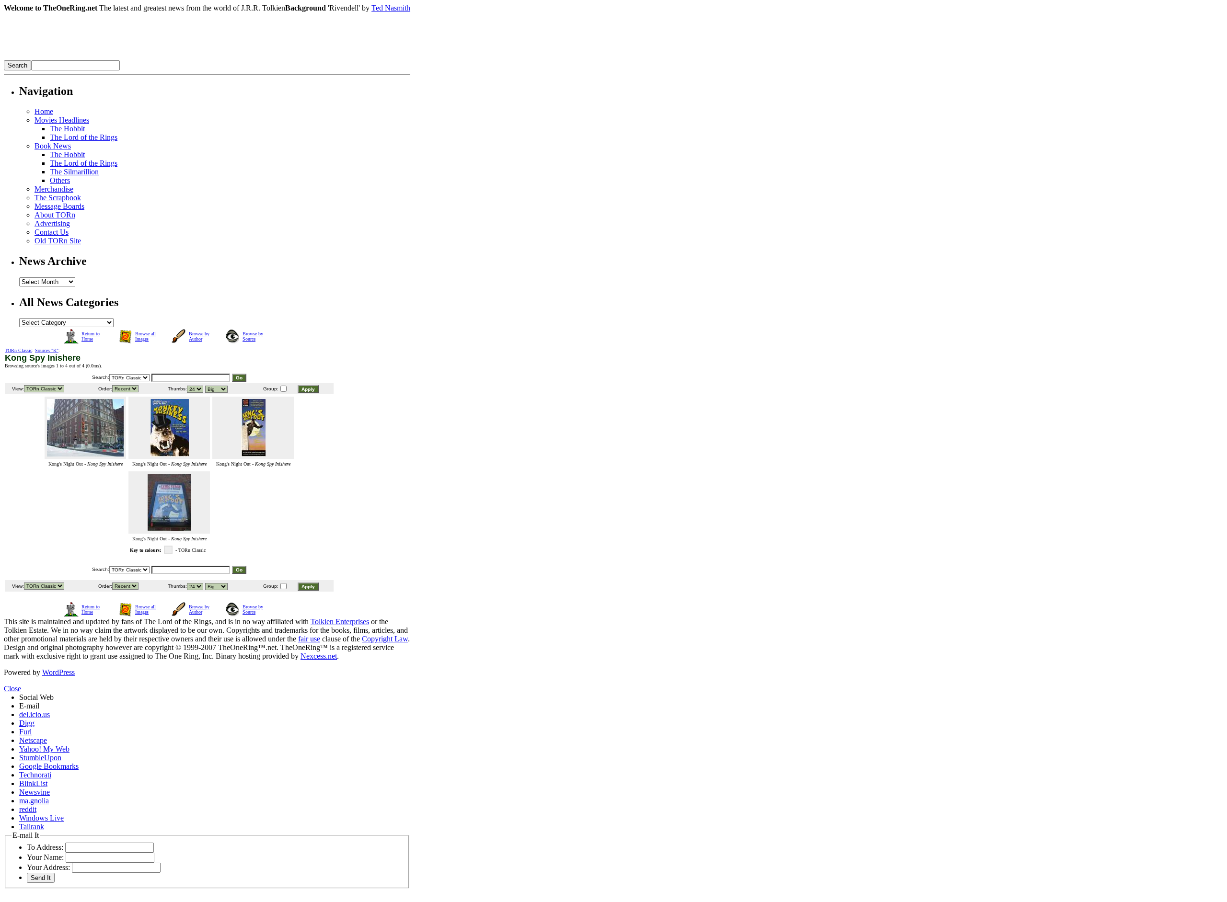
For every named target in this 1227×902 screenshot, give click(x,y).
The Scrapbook (58, 198)
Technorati (35, 775)
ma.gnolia (34, 801)
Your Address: (48, 867)
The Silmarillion (74, 172)
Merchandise (54, 189)
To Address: (45, 847)
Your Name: (45, 857)
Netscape (33, 740)
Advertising (52, 223)
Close (12, 689)
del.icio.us (34, 714)
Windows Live (41, 818)
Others (60, 180)
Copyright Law (385, 639)
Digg (27, 723)
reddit (27, 809)
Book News (53, 146)
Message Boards (59, 206)
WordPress (58, 672)
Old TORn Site (58, 241)
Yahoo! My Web (44, 749)
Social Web (36, 697)
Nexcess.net (319, 656)
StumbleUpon (40, 758)
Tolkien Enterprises (340, 621)
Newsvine (34, 792)
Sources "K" (46, 350)
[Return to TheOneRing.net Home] (147, 58)
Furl (25, 732)
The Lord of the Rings (83, 137)
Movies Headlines (62, 120)
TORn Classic (18, 350)
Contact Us (52, 232)
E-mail (29, 706)
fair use (309, 639)
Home (44, 111)
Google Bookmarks (49, 766)
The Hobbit (67, 129)
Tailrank (31, 826)
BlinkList (33, 783)
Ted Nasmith (390, 8)
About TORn (55, 215)
